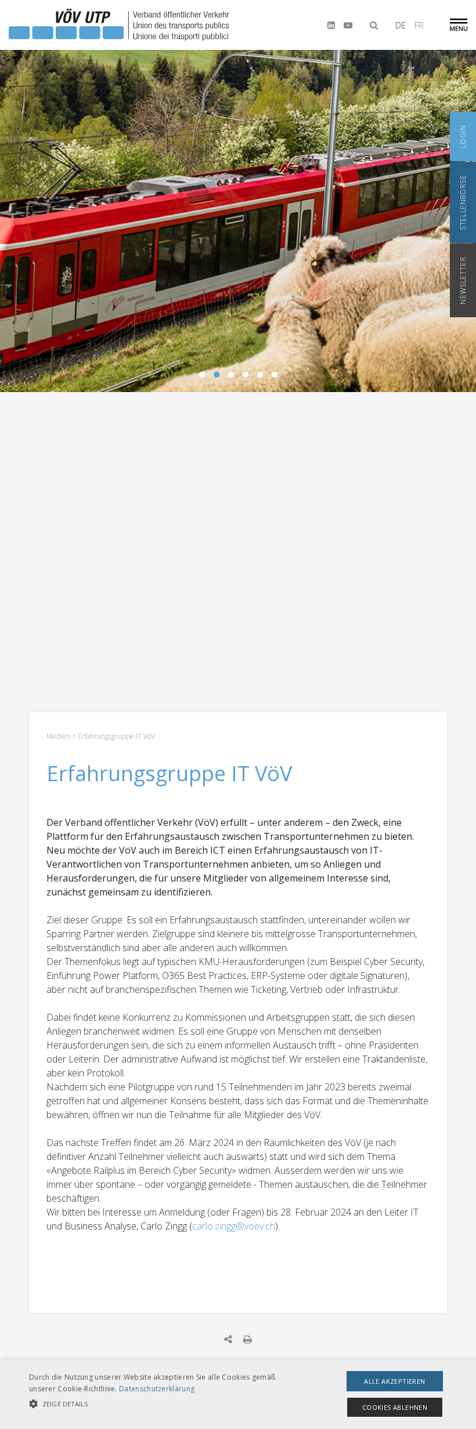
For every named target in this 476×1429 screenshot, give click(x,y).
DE (400, 25)
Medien (58, 736)
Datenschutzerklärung (156, 1389)
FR (419, 25)
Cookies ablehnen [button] (394, 1407)
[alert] (238, 1394)
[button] (165, 1404)
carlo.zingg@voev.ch (233, 1226)
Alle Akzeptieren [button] (394, 1381)
